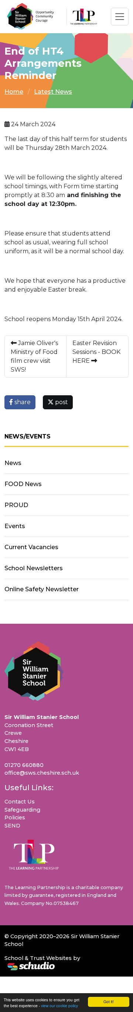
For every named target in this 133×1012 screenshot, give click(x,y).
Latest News (53, 91)
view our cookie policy (59, 1005)
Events (14, 526)
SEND (12, 825)
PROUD (16, 505)
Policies (14, 817)
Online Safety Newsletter (41, 589)
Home (13, 91)
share (22, 402)
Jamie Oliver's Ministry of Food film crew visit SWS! (34, 356)
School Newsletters (33, 568)
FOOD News (23, 484)
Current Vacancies (31, 547)
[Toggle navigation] (120, 16)
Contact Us (19, 801)
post (61, 402)
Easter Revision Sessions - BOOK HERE (96, 352)
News (12, 463)
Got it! (108, 1001)
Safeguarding (22, 809)
